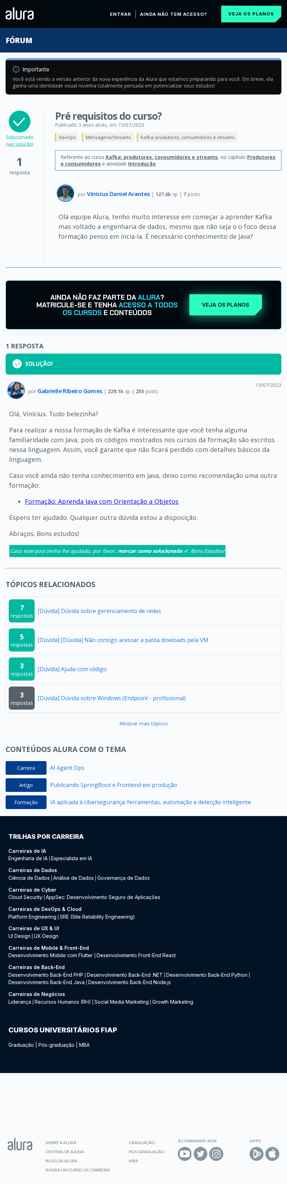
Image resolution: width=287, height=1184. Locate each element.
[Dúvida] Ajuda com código (72, 669)
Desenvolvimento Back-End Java (46, 982)
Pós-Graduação (146, 1151)
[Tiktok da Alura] (232, 1154)
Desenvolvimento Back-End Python (206, 975)
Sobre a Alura (61, 1142)
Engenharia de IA (28, 858)
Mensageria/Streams (108, 137)
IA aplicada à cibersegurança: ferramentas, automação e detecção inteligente (150, 802)
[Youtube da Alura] (185, 1154)
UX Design (46, 936)
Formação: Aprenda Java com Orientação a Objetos (101, 501)
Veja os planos (251, 13)
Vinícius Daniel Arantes (119, 194)
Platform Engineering (32, 917)
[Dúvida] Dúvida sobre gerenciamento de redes (99, 611)
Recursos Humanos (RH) (63, 1002)
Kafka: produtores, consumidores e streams (187, 137)
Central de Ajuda (65, 1151)
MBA (84, 1045)
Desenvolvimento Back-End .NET (125, 975)
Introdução (142, 163)
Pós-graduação (56, 1045)
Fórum (19, 40)
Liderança (19, 1002)
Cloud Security (25, 897)
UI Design (19, 936)
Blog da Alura (61, 1160)
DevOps (67, 137)
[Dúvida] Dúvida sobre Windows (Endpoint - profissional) (111, 698)
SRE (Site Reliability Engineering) (97, 917)
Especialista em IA (71, 858)
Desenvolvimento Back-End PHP (45, 975)
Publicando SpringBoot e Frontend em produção (113, 785)
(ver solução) (19, 144)
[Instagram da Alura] (216, 1154)
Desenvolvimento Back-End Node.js (129, 982)
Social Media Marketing (121, 1002)
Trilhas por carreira (46, 836)
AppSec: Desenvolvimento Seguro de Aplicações (103, 897)
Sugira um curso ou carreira (78, 1169)
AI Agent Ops (67, 768)
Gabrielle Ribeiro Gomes (70, 391)
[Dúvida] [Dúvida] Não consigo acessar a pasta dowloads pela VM (123, 640)
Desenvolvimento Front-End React (136, 955)
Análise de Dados (73, 878)
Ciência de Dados (29, 878)
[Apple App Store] (272, 1154)
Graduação (21, 1045)
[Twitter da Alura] (201, 1154)
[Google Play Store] (257, 1154)
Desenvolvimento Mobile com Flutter (51, 955)
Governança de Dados (123, 878)
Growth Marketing (172, 1002)
